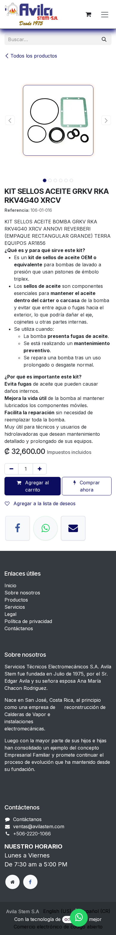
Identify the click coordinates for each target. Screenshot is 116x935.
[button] (9, 120)
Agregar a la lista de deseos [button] (44, 503)
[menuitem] (57, 911)
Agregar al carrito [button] (36, 486)
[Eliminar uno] (11, 469)
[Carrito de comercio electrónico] (88, 14)
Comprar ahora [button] (89, 486)
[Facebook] (17, 528)
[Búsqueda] (104, 39)
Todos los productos (33, 56)
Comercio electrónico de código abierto (58, 927)
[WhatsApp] (45, 528)
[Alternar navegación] (105, 14)
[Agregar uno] (40, 469)
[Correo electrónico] (73, 528)
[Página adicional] (12, 882)
